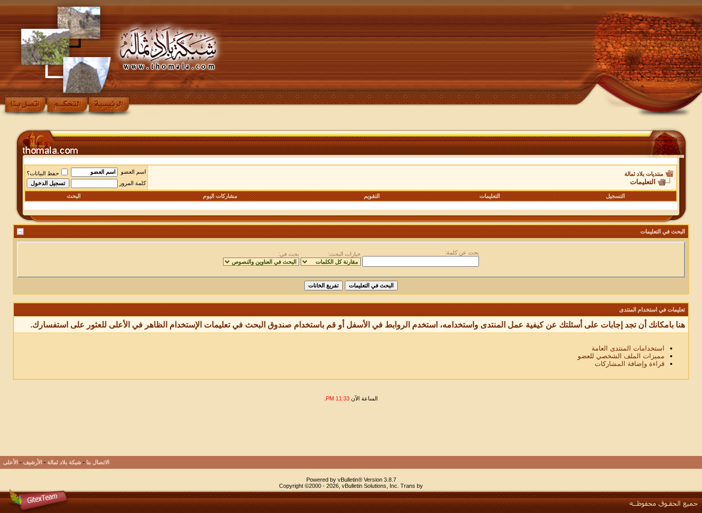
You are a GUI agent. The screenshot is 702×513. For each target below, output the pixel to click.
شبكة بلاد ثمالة (64, 462)
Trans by (411, 486)
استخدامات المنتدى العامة (628, 348)
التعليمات (489, 196)
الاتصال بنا (97, 462)
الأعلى (10, 462)
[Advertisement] (502, 433)
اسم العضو (133, 172)
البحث (74, 196)
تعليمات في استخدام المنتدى (652, 309)
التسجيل (615, 196)
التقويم (372, 196)
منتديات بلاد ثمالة (643, 174)
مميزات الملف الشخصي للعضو (621, 356)
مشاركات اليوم (220, 196)
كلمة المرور (132, 183)
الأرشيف (32, 462)
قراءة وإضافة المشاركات (629, 364)
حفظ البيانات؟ (43, 173)
